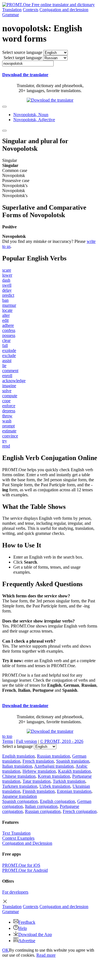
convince (10, 436)
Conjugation (63, 9)
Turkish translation (69, 781)
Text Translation (16, 833)
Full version (26, 741)
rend (6, 446)
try (4, 441)
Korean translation (54, 776)
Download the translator (25, 74)
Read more (46, 955)
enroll (7, 375)
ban (5, 300)
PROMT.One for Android (25, 870)
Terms (7, 741)
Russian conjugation (43, 811)
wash (6, 420)
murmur (9, 305)
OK (5, 950)
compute (9, 395)
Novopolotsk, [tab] (30, 114)
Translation (12, 9)
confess (8, 330)
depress (8, 410)
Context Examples (18, 838)
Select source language (22, 52)
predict (8, 295)
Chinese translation (19, 776)
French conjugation (80, 811)
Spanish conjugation (20, 801)
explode (9, 350)
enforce (8, 405)
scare (6, 270)
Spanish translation (72, 761)
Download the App (35, 934)
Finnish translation (38, 791)
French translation (38, 761)
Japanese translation (19, 796)
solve (6, 390)
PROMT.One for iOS (21, 865)
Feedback (26, 922)
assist (6, 360)
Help (22, 928)
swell (6, 285)
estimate (9, 430)
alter (6, 315)
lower (7, 275)
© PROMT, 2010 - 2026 (61, 741)
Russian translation (53, 756)
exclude (9, 355)
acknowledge (14, 380)
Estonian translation (74, 791)
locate (7, 310)
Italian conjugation (41, 806)
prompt (8, 425)
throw (7, 415)
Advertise (26, 940)
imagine (9, 385)
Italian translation (17, 766)
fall (5, 345)
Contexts (30, 9)
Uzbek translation (54, 786)
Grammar (10, 14)
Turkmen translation (19, 786)
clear (6, 340)
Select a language (17, 746)
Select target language (23, 57)
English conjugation (57, 801)
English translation (18, 756)
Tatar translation (36, 781)
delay (7, 290)
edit (5, 320)
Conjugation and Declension (27, 843)
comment (10, 370)
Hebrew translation (39, 771)
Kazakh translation (74, 771)
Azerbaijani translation (54, 766)
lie (4, 365)
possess (8, 335)
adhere (8, 325)
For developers (15, 892)
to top (7, 736)
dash (6, 280)
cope (6, 400)
